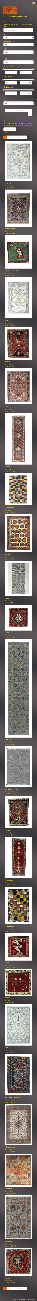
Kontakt (15, 1299)
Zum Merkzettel (10, 129)
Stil (4, 49)
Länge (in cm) (8, 66)
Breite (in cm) (7, 77)
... (15, 137)
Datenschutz (32, 1299)
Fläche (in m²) (8, 87)
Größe (5, 59)
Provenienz (7, 42)
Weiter (20, 137)
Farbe (5, 100)
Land (5, 34)
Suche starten (18, 111)
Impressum (22, 1299)
